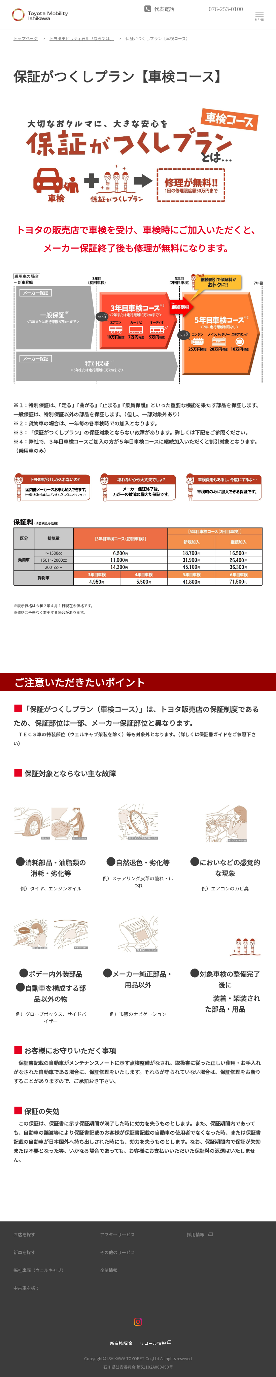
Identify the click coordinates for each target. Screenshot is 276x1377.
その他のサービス (117, 1252)
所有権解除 (121, 1343)
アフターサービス (117, 1234)
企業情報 (108, 1270)
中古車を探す (26, 1288)
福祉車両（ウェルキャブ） (39, 1270)
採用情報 (195, 1235)
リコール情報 (153, 1343)
